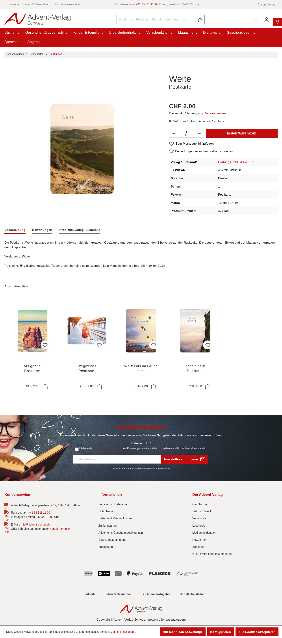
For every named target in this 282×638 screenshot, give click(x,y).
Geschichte (199, 504)
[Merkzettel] (256, 19)
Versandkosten (215, 113)
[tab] (15, 230)
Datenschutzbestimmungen (107, 448)
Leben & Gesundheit (36, 4)
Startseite (13, 4)
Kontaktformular (60, 528)
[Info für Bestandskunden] (277, 22)
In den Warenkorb (241, 133)
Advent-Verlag (266, 4)
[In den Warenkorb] (44, 386)
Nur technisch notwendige (183, 632)
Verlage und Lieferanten (113, 504)
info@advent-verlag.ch (35, 524)
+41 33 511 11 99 (147, 4)
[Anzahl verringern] (173, 133)
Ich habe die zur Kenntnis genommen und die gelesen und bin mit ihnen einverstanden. (143, 448)
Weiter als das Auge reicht (141, 368)
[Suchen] (199, 19)
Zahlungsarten (107, 525)
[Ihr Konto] (266, 19)
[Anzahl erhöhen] (199, 133)
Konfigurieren (220, 632)
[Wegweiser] (87, 331)
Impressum (105, 546)
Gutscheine (105, 511)
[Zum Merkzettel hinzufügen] (45, 344)
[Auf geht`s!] (32, 331)
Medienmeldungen (203, 532)
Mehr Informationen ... (123, 631)
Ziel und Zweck (202, 511)
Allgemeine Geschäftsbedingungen (120, 532)
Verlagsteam (200, 518)
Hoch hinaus (195, 368)
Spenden (198, 546)
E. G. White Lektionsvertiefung (212, 553)
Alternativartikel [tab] (16, 286)
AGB (160, 448)
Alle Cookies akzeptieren (257, 632)
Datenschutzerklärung (112, 539)
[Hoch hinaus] (195, 331)
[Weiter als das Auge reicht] (141, 331)
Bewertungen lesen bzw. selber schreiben (204, 151)
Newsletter (199, 539)
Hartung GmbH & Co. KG (235, 162)
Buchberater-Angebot (67, 4)
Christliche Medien (192, 594)
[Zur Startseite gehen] (37, 19)
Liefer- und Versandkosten (115, 518)
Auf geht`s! (33, 368)
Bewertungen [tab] (42, 230)
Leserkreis (199, 525)
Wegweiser (87, 368)
